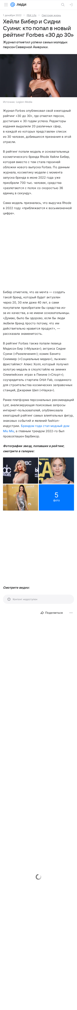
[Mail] (12, 4)
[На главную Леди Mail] (20, 4)
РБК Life (31, 15)
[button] (38, 76)
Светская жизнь (51, 15)
